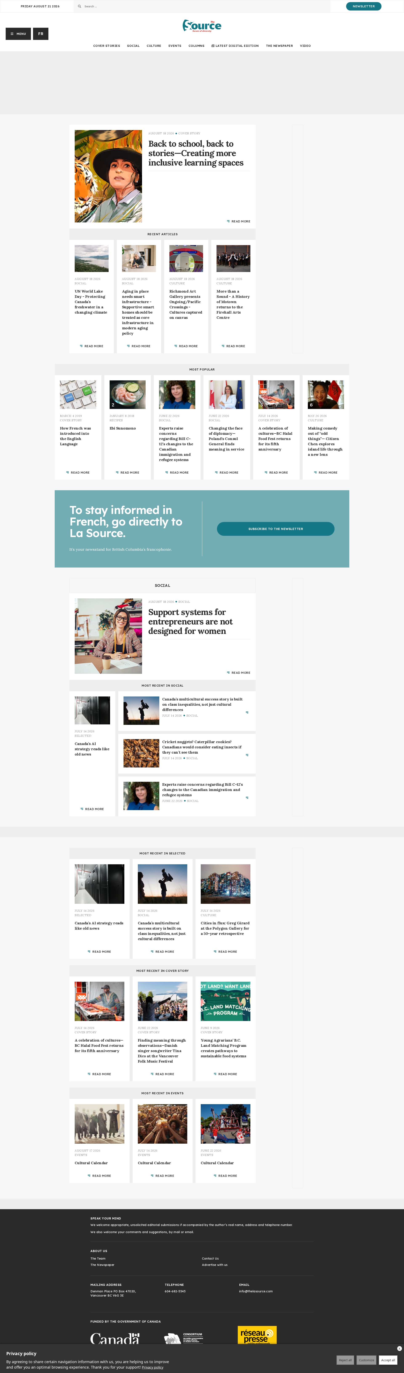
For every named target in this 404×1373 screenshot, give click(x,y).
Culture (154, 46)
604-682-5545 (175, 1291)
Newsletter (364, 6)
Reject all (345, 1360)
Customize (366, 1360)
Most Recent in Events (162, 1093)
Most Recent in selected (163, 853)
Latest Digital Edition (237, 46)
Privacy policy (152, 1367)
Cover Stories (106, 46)
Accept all (388, 1360)
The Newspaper (279, 46)
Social (133, 46)
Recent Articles (163, 234)
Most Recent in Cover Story (162, 970)
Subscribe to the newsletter (276, 529)
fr (40, 33)
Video (305, 46)
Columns (197, 46)
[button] (18, 34)
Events (175, 46)
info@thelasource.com (256, 1291)
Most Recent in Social (162, 685)
